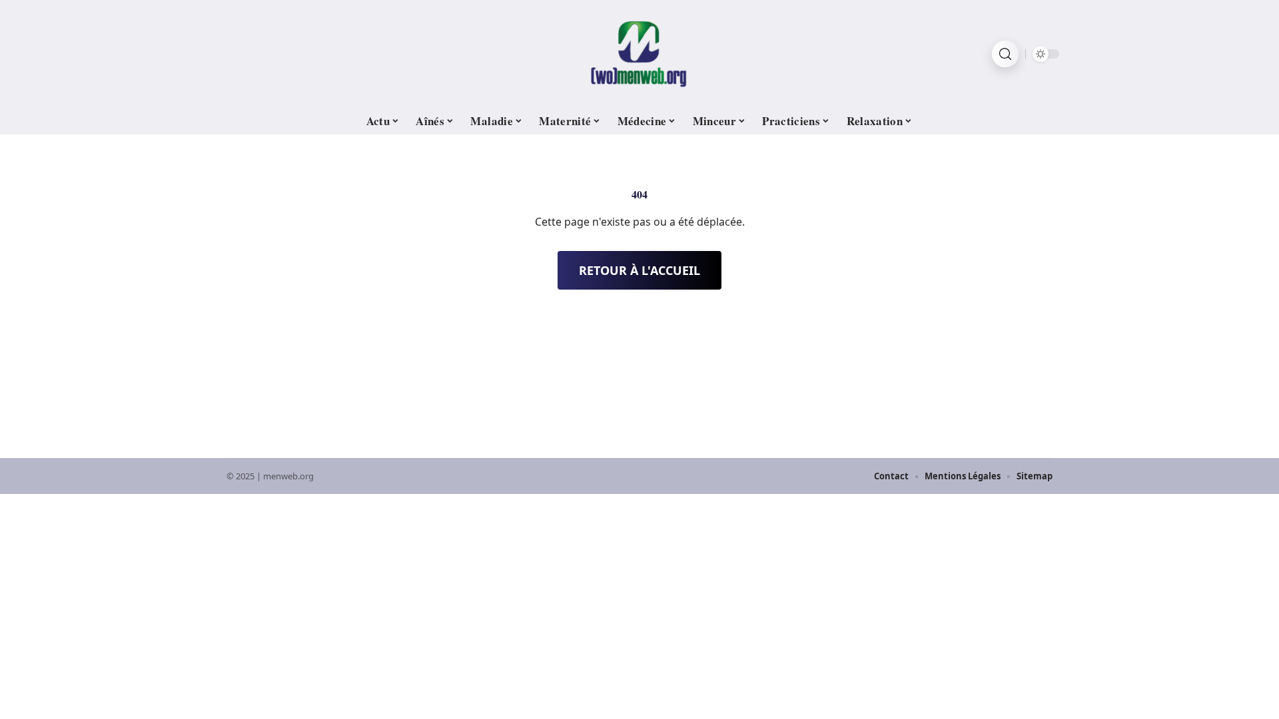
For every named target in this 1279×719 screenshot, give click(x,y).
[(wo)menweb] (639, 54)
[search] (1005, 54)
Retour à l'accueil (639, 270)
